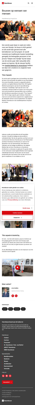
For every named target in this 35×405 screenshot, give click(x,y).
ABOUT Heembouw (9, 347)
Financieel (7, 342)
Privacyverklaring (6, 394)
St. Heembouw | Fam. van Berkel (13, 345)
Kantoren (6, 359)
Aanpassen (17, 217)
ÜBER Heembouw (9, 350)
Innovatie (6, 368)
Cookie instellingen (6, 392)
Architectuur (7, 363)
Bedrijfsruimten (8, 356)
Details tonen (26, 208)
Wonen (6, 361)
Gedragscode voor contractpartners (11, 396)
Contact (6, 337)
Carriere (6, 340)
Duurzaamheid (8, 366)
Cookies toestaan (17, 213)
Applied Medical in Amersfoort (16, 65)
